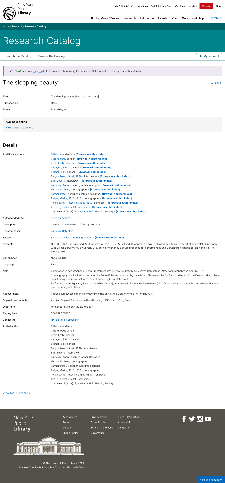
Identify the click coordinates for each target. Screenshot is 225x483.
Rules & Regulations (129, 416)
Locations (142, 6)
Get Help (198, 18)
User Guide (39, 71)
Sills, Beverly (58, 180)
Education (147, 18)
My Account (121, 5)
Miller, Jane (57, 154)
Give (185, 18)
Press (66, 422)
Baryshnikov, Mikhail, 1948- (67, 176)
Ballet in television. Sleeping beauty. (71, 237)
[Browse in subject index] (110, 237)
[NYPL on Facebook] (183, 419)
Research (130, 18)
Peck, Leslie (58, 163)
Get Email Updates (186, 6)
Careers (67, 427)
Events (163, 18)
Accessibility (70, 416)
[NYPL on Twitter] (191, 419)
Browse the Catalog (51, 56)
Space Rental (70, 432)
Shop (219, 6)
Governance (98, 432)
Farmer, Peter (58, 193)
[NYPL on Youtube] (207, 419)
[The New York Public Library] (18, 11)
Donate (206, 6)
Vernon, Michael (60, 189)
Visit (175, 18)
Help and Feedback (211, 479)
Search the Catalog (18, 56)
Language (124, 427)
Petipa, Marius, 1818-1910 (66, 198)
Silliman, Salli (58, 171)
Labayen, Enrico (60, 167)
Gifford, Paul (58, 158)
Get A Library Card (161, 6)
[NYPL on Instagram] (199, 419)
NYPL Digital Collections (65, 319)
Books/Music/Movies (105, 18)
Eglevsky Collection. (62, 230)
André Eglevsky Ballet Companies (70, 207)
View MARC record (15, 393)
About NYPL (125, 422)
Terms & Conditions (102, 427)
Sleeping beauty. (60, 217)
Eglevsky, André (60, 185)
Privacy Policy (99, 416)
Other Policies (99, 422)
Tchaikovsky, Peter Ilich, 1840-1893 (72, 202)
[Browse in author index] (91, 154)
